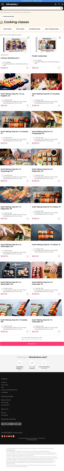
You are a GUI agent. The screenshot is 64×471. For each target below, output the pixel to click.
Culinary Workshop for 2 (10, 58)
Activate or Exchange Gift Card (9, 389)
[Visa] (3, 424)
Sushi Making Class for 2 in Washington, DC (11, 245)
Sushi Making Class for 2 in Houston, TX (46, 95)
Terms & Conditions (24, 438)
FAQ (2, 387)
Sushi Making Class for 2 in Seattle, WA (14, 321)
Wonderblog (4, 415)
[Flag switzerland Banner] (7, 436)
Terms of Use (33, 438)
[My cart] (62, 4)
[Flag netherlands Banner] (9, 436)
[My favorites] (59, 4)
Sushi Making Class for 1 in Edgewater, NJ (11, 208)
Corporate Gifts (5, 405)
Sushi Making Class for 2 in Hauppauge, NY (42, 132)
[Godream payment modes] (32, 428)
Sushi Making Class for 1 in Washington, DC (11, 283)
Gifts (1, 12)
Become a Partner (6, 400)
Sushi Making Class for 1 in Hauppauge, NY (11, 170)
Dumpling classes (34, 29)
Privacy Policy (41, 438)
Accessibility (4, 392)
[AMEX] (11, 424)
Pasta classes (20, 29)
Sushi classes (7, 29)
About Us (3, 412)
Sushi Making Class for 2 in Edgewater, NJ (42, 170)
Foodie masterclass (39, 56)
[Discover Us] (17, 424)
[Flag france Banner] (2, 436)
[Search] (61, 8)
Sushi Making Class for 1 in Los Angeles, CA (12, 95)
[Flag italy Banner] (13, 436)
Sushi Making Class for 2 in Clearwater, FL (42, 283)
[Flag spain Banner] (11, 436)
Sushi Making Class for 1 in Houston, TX (14, 132)
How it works (4, 384)
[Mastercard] (7, 424)
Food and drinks (17, 12)
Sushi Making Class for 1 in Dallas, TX (46, 245)
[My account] (55, 4)
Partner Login (4, 402)
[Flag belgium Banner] (4, 436)
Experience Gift (7, 12)
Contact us (4, 382)
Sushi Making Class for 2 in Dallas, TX (46, 207)
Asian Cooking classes (52, 29)
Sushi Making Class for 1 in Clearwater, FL (42, 321)
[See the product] (27, 68)
